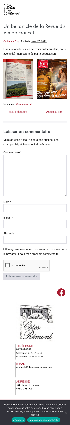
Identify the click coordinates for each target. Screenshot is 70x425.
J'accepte (18, 420)
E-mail (8, 217)
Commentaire (12, 152)
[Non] (65, 412)
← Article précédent (15, 111)
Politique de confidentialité (43, 420)
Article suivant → (56, 111)
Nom (7, 202)
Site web (8, 233)
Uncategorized (24, 104)
